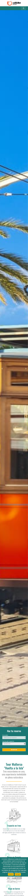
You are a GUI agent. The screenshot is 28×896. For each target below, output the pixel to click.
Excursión (5, 735)
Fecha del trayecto (8, 741)
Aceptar (11, 874)
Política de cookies (20, 872)
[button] (2, 368)
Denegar (17, 874)
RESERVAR (14, 750)
